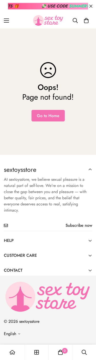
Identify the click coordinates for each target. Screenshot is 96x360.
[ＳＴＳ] (48, 20)
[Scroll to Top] (87, 333)
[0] (86, 20)
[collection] (36, 352)
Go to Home (48, 116)
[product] (12, 352)
